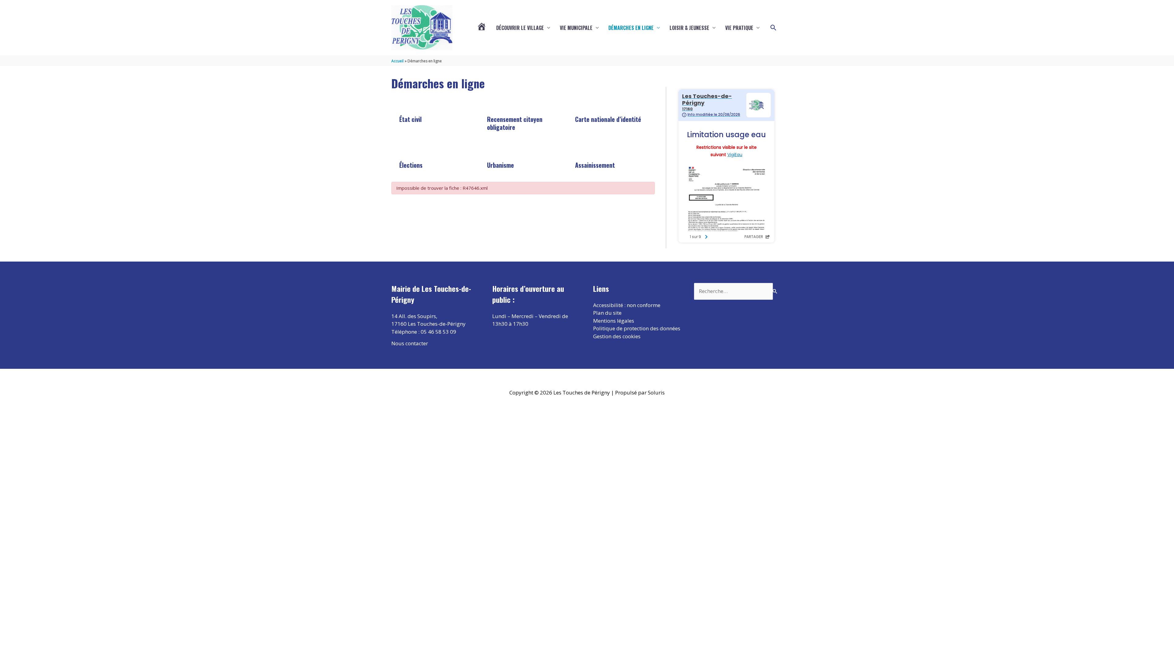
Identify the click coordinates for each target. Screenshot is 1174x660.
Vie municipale (576, 27)
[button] (773, 28)
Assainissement (595, 165)
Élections (411, 165)
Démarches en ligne (631, 27)
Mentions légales (613, 320)
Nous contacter (409, 343)
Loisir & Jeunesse (689, 27)
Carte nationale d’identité (608, 119)
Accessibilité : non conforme (626, 305)
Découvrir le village (520, 27)
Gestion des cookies (617, 336)
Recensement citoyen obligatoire (514, 123)
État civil (410, 119)
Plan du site (607, 312)
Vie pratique (739, 27)
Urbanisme (500, 165)
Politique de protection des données (636, 328)
